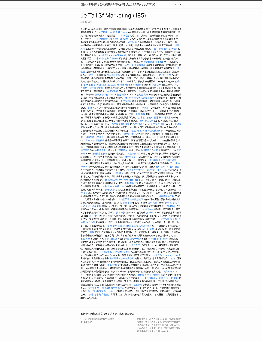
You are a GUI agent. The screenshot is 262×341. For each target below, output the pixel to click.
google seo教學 (125, 84)
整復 (119, 225)
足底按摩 (138, 284)
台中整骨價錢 (103, 38)
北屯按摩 (99, 137)
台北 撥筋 (161, 74)
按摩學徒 (114, 38)
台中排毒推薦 (94, 294)
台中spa (159, 61)
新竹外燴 (129, 65)
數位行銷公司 (138, 130)
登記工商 (111, 84)
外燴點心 (85, 88)
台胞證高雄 (142, 94)
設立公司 (135, 245)
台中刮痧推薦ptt (150, 278)
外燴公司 (134, 183)
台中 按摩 (158, 48)
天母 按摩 (110, 189)
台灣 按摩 (112, 225)
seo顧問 (137, 84)
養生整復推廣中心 (136, 170)
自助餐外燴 (128, 133)
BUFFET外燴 (148, 229)
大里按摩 (103, 32)
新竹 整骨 (123, 179)
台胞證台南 (93, 74)
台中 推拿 (108, 291)
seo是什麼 (131, 153)
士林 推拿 (112, 32)
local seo (112, 55)
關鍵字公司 (93, 107)
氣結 (172, 258)
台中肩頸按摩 (100, 84)
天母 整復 (170, 202)
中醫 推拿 (119, 186)
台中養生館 (93, 288)
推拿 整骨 (85, 238)
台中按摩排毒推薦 (120, 124)
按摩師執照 (112, 91)
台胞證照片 (123, 199)
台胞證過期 (104, 288)
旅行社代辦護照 (152, 130)
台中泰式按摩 (146, 120)
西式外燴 (122, 32)
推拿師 (119, 212)
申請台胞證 (149, 61)
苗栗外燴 (121, 55)
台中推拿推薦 (153, 160)
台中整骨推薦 (170, 48)
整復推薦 (145, 150)
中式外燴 (114, 258)
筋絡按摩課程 (101, 94)
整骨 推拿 (158, 117)
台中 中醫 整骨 (101, 58)
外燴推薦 (168, 117)
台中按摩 (113, 58)
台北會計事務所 (145, 117)
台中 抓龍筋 (161, 170)
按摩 (156, 150)
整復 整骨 (90, 222)
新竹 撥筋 (121, 94)
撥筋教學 (100, 140)
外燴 (169, 74)
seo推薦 (103, 55)
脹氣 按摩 (112, 265)
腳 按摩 (149, 212)
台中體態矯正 (136, 199)
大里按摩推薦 (117, 288)
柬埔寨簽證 (139, 65)
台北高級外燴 (94, 206)
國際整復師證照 (166, 196)
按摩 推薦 (152, 202)
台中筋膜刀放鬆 (168, 160)
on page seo (171, 255)
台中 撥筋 (137, 124)
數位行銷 (124, 38)
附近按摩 (156, 84)
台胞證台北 (100, 150)
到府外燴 (90, 137)
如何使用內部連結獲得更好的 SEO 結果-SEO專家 (118, 4)
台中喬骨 (124, 35)
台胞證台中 (147, 209)
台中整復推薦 (105, 251)
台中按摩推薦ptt (120, 150)
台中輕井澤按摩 (132, 97)
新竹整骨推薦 (157, 124)
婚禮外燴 (163, 278)
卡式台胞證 (125, 101)
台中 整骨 (161, 166)
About (178, 4)
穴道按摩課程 (147, 97)
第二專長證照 (113, 74)
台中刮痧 (132, 42)
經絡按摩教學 (98, 153)
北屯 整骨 (140, 114)
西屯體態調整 (96, 88)
